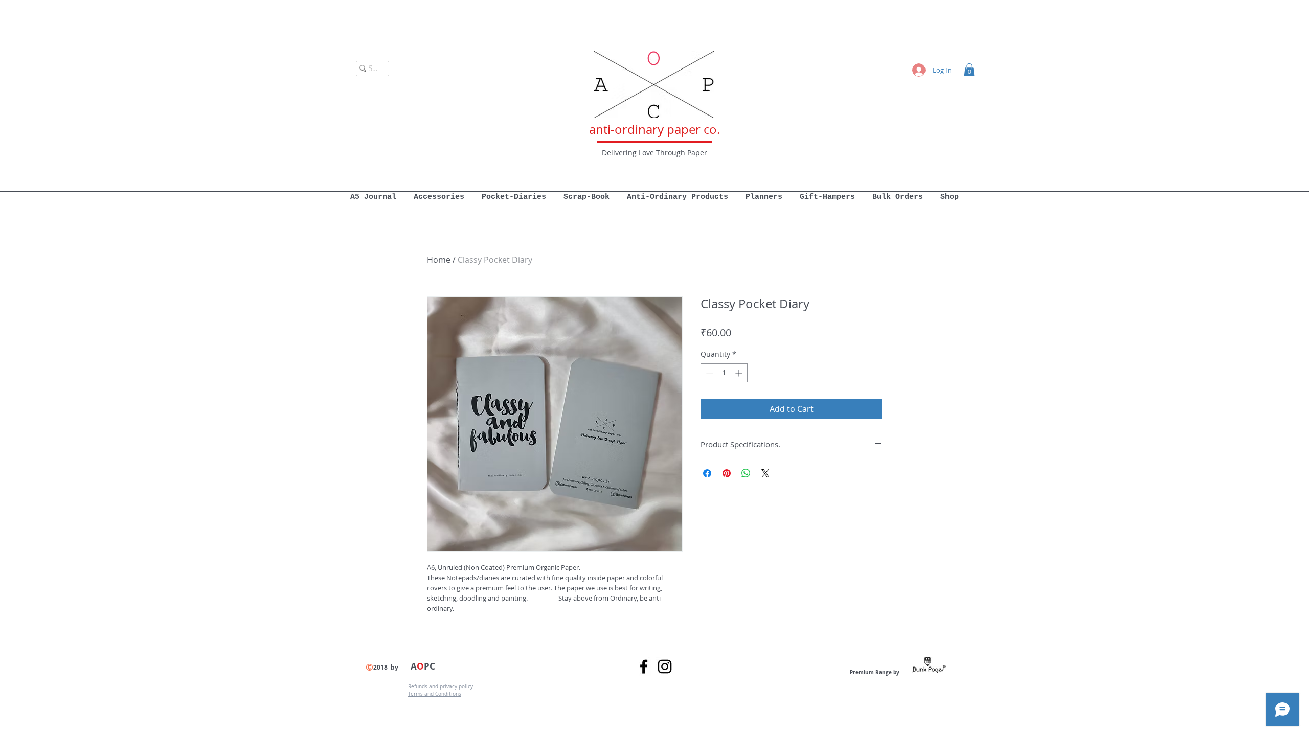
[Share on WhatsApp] (746, 473)
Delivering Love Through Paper (654, 152)
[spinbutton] (724, 373)
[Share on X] (765, 473)
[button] (969, 69)
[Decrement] (708, 373)
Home (438, 259)
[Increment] (739, 373)
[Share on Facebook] (707, 473)
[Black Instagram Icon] (665, 666)
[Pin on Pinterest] (726, 473)
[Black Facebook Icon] (644, 666)
